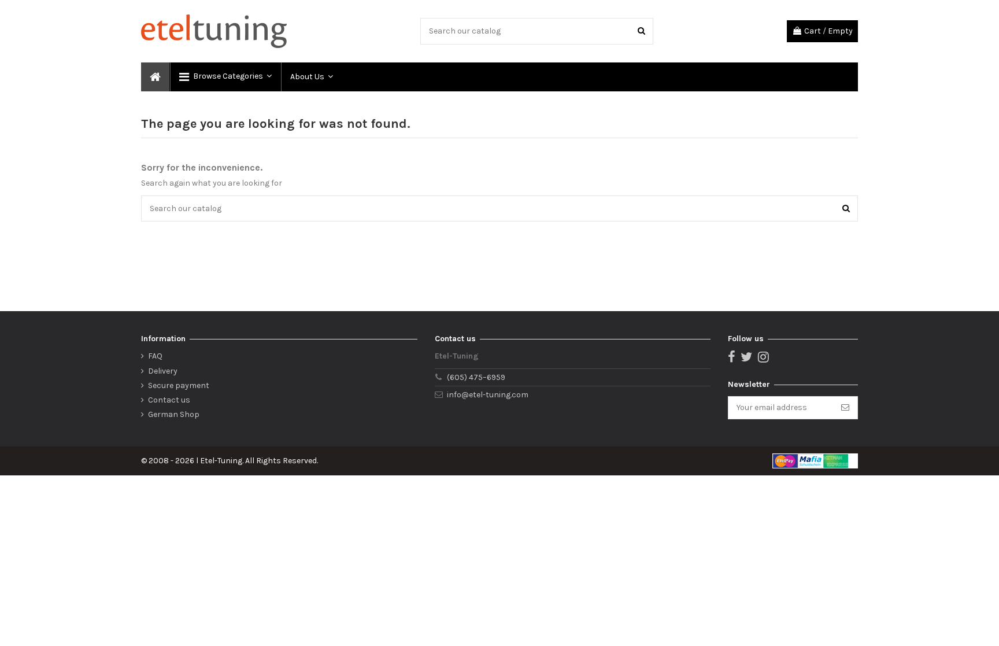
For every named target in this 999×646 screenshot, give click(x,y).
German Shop (173, 414)
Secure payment (178, 385)
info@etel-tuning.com (487, 395)
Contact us (169, 400)
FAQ (155, 356)
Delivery (162, 371)
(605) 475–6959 (476, 377)
